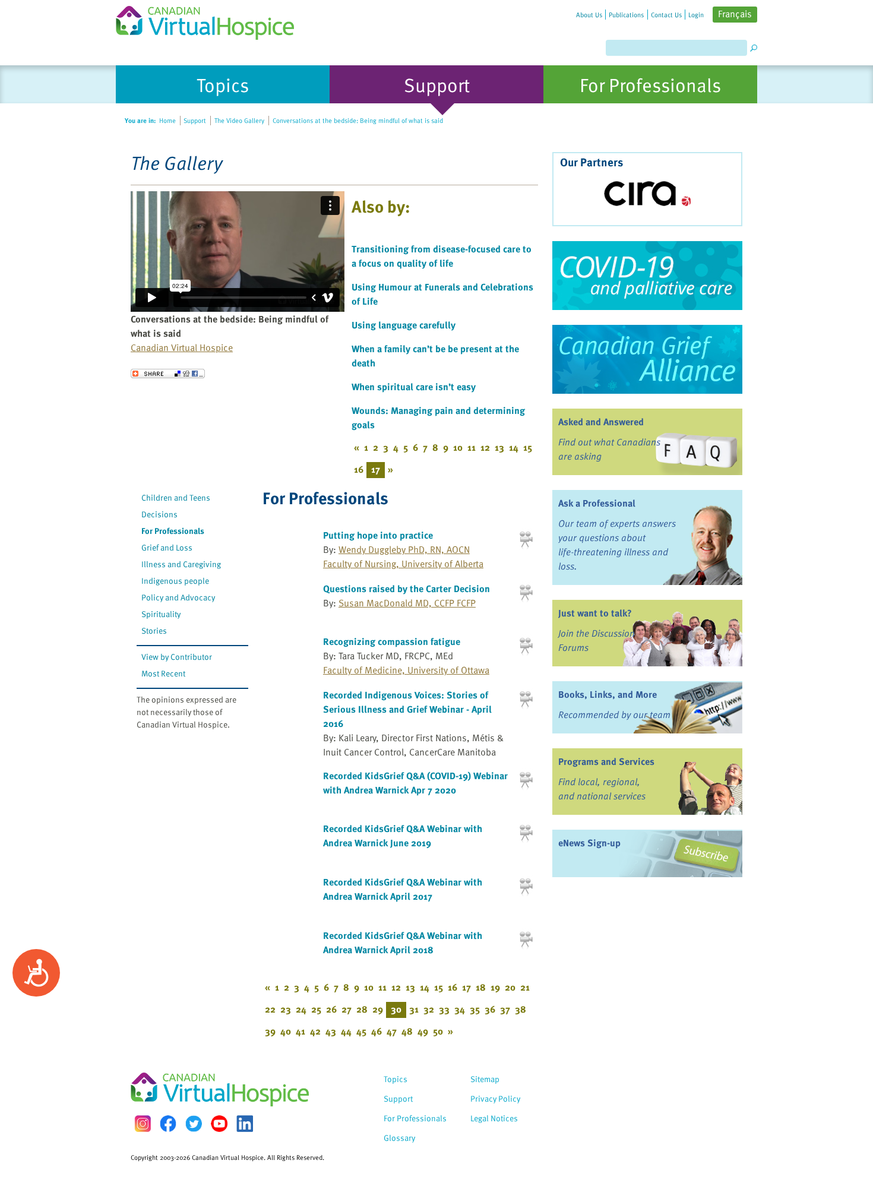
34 (459, 1009)
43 (330, 1031)
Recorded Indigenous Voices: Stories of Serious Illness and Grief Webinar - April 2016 (407, 709)
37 (505, 1009)
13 (499, 447)
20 (510, 987)
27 (346, 1009)
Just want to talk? (595, 613)
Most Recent (163, 673)
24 (301, 1009)
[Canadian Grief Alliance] (647, 359)
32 (428, 1009)
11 (471, 447)
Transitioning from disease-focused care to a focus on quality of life (442, 256)
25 (316, 1009)
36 (490, 1009)
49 (422, 1031)
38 (520, 1009)
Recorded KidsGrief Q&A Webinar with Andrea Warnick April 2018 (402, 942)
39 (270, 1031)
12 (485, 447)
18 (481, 987)
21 (525, 987)
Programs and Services (606, 761)
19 (495, 987)
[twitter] (193, 1123)
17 (466, 987)
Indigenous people (175, 580)
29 (377, 1009)
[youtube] (219, 1123)
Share (168, 373)
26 (331, 1009)
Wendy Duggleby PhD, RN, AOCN (404, 549)
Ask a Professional (596, 503)
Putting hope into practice (378, 535)
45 (361, 1031)
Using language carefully (404, 325)
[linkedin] (244, 1123)
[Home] (212, 20)
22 (270, 1009)
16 (358, 469)
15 (527, 447)
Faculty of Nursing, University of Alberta (403, 563)
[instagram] (142, 1123)
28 (362, 1009)
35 (475, 1009)
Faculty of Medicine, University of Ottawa (406, 670)
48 (407, 1031)
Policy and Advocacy (178, 597)
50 (438, 1031)
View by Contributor (176, 656)
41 (300, 1031)
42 (315, 1031)
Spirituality (161, 614)
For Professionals (172, 530)
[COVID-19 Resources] (647, 275)
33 (444, 1009)
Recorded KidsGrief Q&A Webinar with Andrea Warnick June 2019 (402, 835)
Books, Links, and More (607, 694)
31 (414, 1009)
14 (513, 447)
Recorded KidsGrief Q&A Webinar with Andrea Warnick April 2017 (402, 889)
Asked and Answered (601, 422)
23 (285, 1009)
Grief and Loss (166, 547)
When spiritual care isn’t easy (414, 386)
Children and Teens (175, 497)
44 (346, 1031)
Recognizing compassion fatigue (391, 641)
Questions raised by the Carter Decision (406, 588)
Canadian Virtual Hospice (182, 347)
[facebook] (168, 1123)
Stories (154, 630)
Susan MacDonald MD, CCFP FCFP (407, 603)
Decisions (159, 514)
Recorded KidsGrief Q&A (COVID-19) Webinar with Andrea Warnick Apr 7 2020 (415, 782)
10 (458, 447)
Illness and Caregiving (181, 564)
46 (376, 1031)
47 (392, 1031)
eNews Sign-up (589, 843)
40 (285, 1031)
